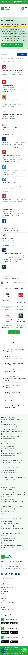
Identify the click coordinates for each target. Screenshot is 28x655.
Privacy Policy (8, 647)
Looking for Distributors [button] (11, 44)
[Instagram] (6, 574)
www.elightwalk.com (18, 653)
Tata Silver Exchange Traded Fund (12, 114)
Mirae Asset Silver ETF (8, 209)
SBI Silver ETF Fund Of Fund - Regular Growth (13, 183)
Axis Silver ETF (6, 199)
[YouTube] (16, 574)
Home (3, 14)
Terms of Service (18, 647)
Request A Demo (6, 605)
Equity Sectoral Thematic (15, 72)
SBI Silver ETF (6, 170)
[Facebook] (2, 574)
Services (3, 589)
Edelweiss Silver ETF (8, 224)
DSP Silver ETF (6, 142)
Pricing (3, 600)
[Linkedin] (9, 574)
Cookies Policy (10, 649)
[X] (12, 574)
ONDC (3, 607)
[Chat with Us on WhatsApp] (24, 650)
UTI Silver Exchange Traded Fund (11, 100)
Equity (4, 72)
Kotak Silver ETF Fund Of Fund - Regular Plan (11, 253)
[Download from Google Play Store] (5, 623)
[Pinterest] (19, 574)
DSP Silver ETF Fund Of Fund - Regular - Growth (13, 270)
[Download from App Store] (14, 623)
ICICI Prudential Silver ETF (9, 127)
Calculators (4, 596)
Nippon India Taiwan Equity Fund (12, 70)
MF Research (4, 591)
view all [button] (13, 332)
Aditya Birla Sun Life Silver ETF (11, 155)
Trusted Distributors (7, 587)
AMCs (2, 594)
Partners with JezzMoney (8, 602)
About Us (3, 598)
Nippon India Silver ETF (9, 85)
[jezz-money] (5, 8)
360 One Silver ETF (7, 238)
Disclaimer (19, 649)
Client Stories (5, 609)
